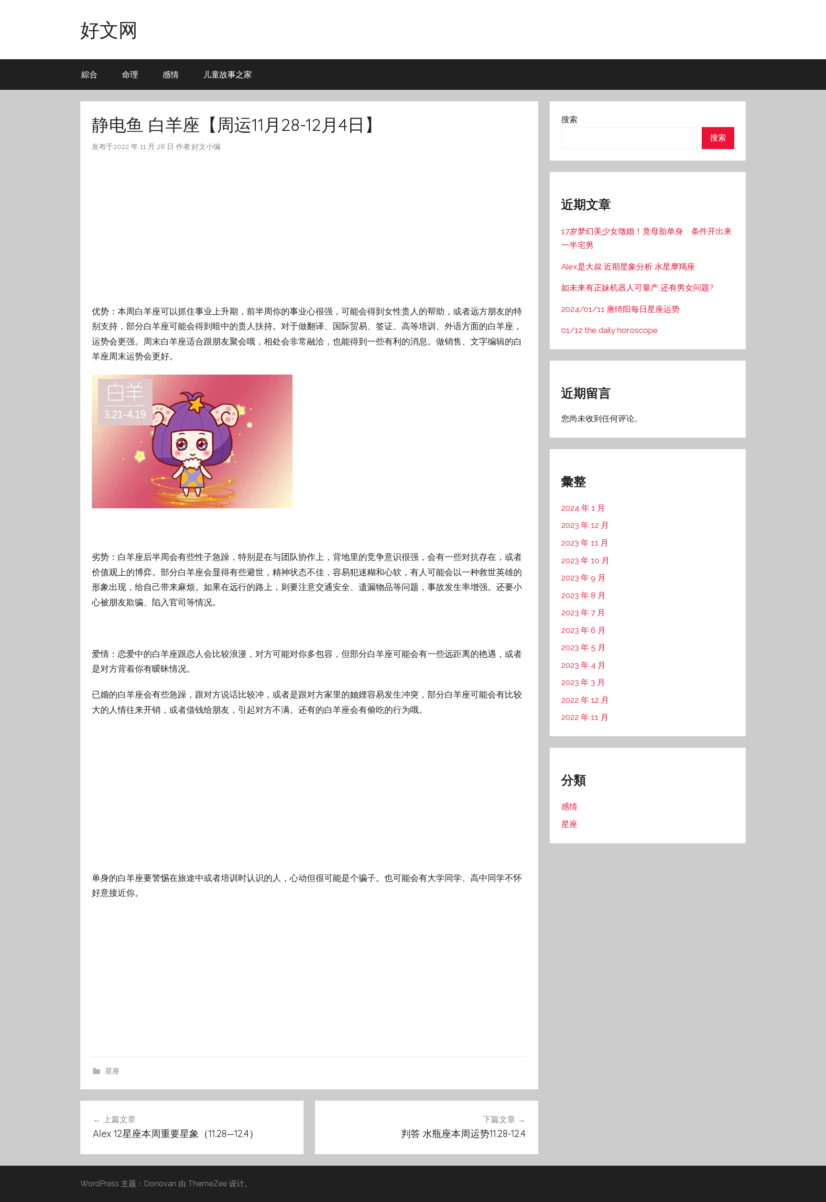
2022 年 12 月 (585, 700)
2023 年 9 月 (583, 577)
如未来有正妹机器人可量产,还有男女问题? (637, 287)
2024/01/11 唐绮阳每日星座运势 (620, 309)
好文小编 (206, 146)
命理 (130, 74)
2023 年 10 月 (585, 560)
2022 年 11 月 (585, 717)
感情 (171, 74)
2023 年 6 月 (583, 630)
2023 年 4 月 (583, 665)
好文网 (109, 30)
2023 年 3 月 (583, 682)
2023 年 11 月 (585, 542)
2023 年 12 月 (585, 525)
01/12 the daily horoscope (609, 330)
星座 (112, 1071)
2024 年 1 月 (583, 508)
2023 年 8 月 (583, 595)
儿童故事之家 (227, 74)
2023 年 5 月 (583, 647)
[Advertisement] (309, 228)
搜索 (569, 119)
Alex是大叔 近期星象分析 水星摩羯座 (628, 266)
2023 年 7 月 (583, 612)
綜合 (89, 74)
